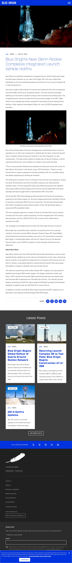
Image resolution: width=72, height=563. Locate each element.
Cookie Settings (11, 507)
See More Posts (36, 433)
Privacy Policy (10, 471)
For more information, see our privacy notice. (40, 556)
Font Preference (11, 511)
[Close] (69, 553)
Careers (8, 481)
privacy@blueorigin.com (54, 549)
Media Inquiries (11, 493)
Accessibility (10, 502)
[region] (36, 556)
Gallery (8, 485)
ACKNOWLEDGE (25, 560)
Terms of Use (19, 471)
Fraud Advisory (11, 498)
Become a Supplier (12, 489)
